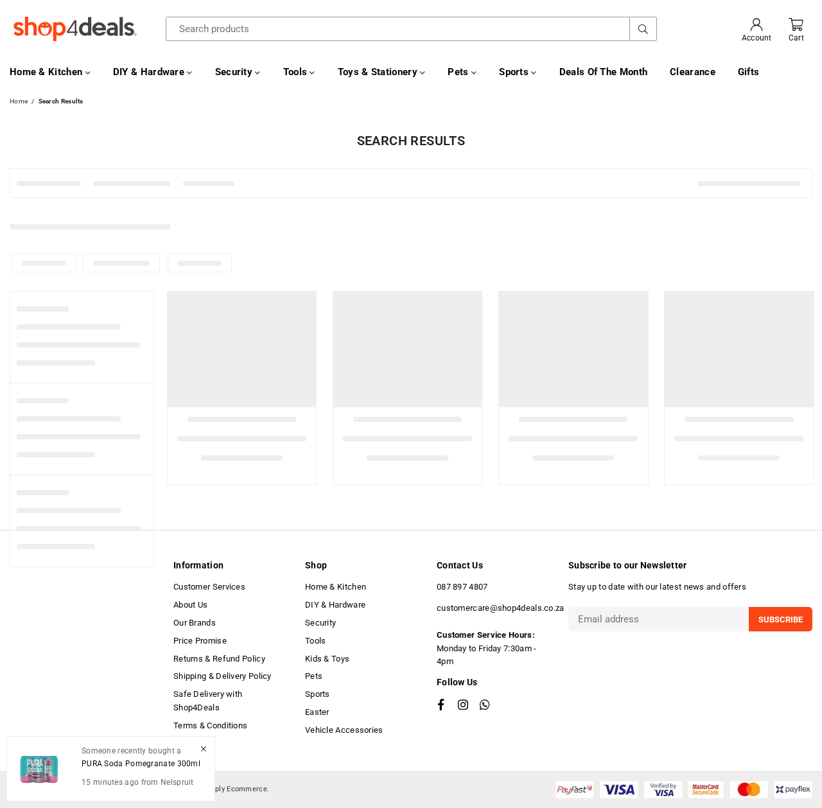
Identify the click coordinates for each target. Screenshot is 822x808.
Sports (515, 72)
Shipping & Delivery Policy (222, 676)
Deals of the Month (603, 72)
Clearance (692, 72)
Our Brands (194, 623)
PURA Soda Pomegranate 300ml (141, 763)
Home (19, 101)
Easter (317, 712)
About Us (190, 605)
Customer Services (209, 587)
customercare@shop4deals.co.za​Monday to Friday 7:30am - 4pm (500, 634)
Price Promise (200, 641)
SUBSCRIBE (780, 619)
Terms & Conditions (210, 725)
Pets (459, 72)
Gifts (749, 72)
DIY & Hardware (150, 72)
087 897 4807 (462, 587)
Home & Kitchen (47, 72)
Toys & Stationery (379, 72)
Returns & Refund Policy (219, 658)
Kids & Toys (327, 658)
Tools (296, 72)
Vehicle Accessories (344, 730)
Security (235, 72)
